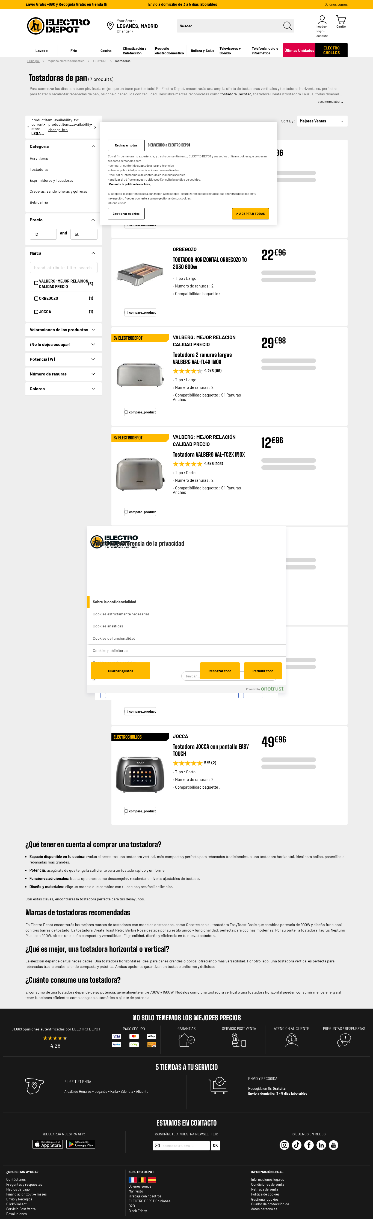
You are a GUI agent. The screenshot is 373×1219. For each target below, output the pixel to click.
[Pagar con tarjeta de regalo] (151, 1047)
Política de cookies (265, 1194)
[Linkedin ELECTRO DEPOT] (321, 1145)
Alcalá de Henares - (79, 1091)
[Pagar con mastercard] (134, 1038)
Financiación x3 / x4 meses (26, 1194)
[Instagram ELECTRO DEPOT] (284, 1145)
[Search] (287, 26)
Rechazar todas (126, 145)
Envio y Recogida (19, 1199)
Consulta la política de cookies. (130, 184)
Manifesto (136, 1191)
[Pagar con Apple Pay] (151, 1038)
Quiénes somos (336, 4)
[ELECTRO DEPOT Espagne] (152, 1181)
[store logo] (58, 26)
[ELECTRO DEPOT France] (133, 1181)
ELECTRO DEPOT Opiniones (149, 1201)
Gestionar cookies (265, 1199)
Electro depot (141, 1172)
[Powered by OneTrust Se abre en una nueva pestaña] (264, 689)
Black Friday (138, 1211)
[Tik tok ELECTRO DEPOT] (296, 1145)
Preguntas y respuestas (24, 1184)
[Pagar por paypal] (117, 1046)
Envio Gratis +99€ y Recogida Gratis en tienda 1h (66, 4)
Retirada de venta (264, 1189)
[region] (188, 173)
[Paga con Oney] (134, 1046)
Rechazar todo (220, 671)
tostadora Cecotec (235, 94)
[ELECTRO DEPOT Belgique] (142, 1181)
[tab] (186, 602)
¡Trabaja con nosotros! (145, 1196)
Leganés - (101, 1091)
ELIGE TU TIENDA (77, 1081)
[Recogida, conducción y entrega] (218, 1093)
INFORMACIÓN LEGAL (267, 1172)
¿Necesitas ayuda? (22, 1172)
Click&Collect (16, 1204)
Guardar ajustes (120, 671)
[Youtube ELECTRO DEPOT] (333, 1145)
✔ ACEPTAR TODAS (250, 213)
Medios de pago (18, 1189)
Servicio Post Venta (20, 1209)
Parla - (115, 1091)
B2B (132, 1206)
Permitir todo (263, 671)
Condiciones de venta (267, 1184)
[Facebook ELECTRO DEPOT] (309, 1145)
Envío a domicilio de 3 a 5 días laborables (182, 4)
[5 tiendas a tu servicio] (34, 1094)
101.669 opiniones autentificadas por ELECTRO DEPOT (55, 1029)
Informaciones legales (267, 1179)
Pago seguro (134, 1029)
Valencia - (128, 1091)
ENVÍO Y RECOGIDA (262, 1078)
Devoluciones (16, 1214)
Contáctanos (16, 1179)
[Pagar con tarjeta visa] (117, 1038)
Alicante (142, 1091)
